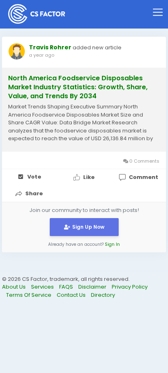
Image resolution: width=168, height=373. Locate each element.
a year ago (41, 55)
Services (43, 287)
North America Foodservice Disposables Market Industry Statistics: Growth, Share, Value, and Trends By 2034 (78, 87)
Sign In (112, 244)
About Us (14, 287)
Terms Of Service (29, 295)
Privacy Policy (130, 287)
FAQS (66, 287)
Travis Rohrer (50, 47)
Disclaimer (93, 287)
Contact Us (72, 295)
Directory (103, 295)
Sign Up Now (88, 226)
